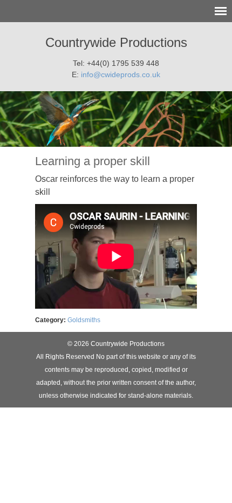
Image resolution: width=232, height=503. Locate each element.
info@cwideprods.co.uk (120, 74)
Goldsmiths (83, 320)
